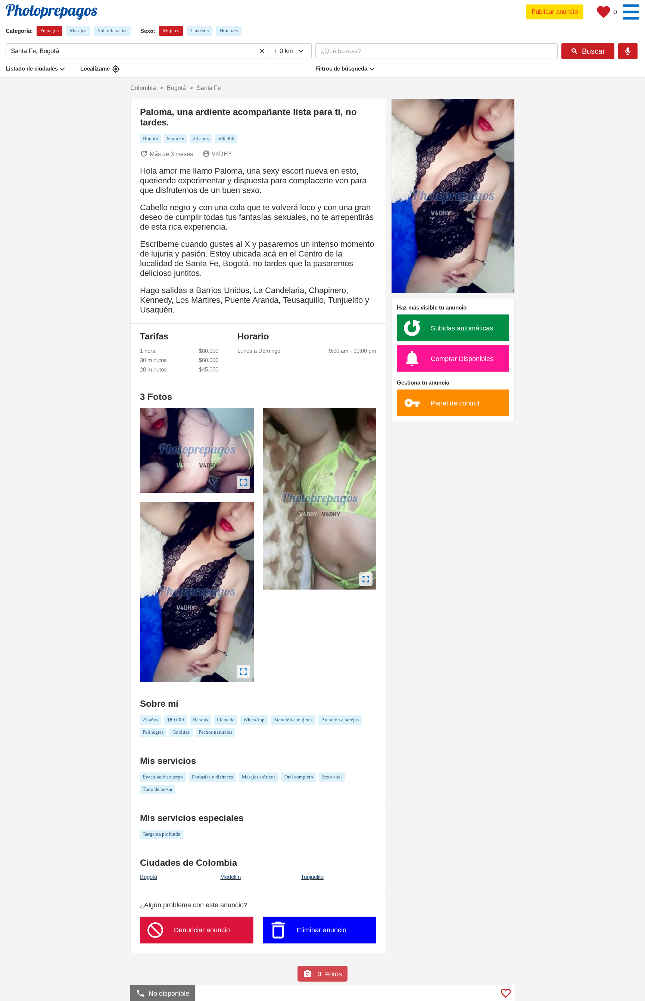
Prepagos (49, 30)
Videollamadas (112, 30)
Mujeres (171, 30)
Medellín (230, 877)
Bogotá (148, 877)
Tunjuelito (312, 877)
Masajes (78, 30)
